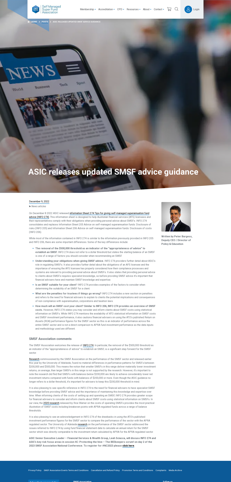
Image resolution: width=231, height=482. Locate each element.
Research (34, 359)
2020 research (51, 403)
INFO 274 (88, 345)
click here (128, 445)
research (82, 424)
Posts (45, 22)
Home (34, 22)
